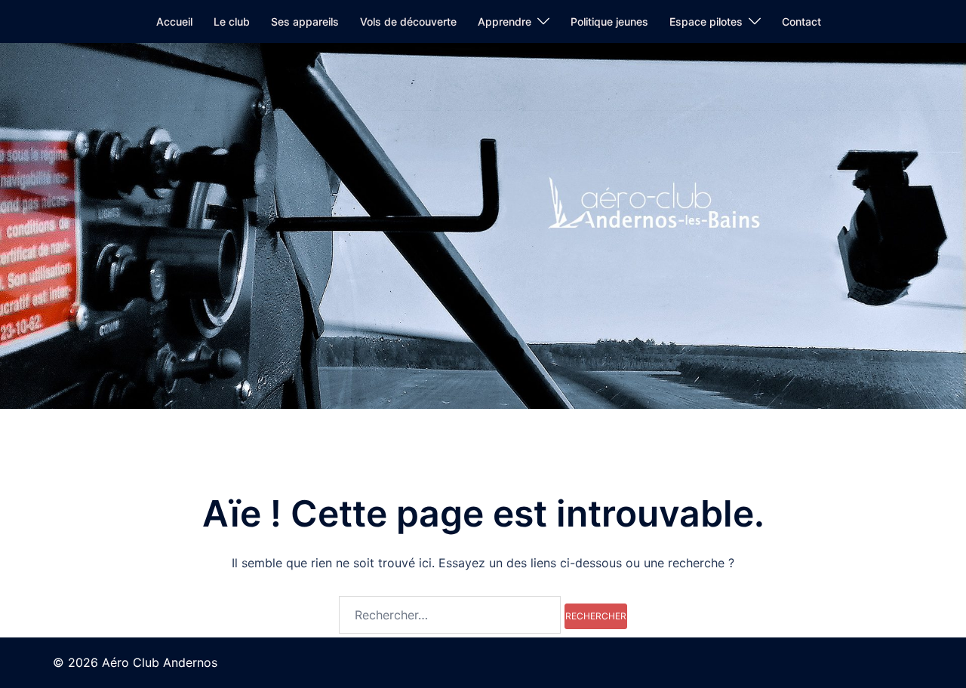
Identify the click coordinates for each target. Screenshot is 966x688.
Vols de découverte (408, 21)
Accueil (174, 21)
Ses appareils (305, 21)
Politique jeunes (609, 21)
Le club (232, 21)
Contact (801, 21)
